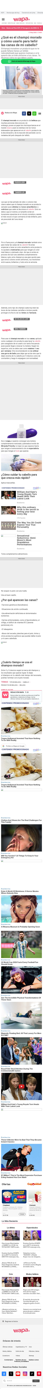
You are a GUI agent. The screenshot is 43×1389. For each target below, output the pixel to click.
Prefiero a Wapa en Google (15, 746)
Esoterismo (6, 1355)
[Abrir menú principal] (3, 19)
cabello (28, 130)
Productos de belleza (9, 685)
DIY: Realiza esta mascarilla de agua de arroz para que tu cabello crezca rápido (26, 321)
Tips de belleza (15, 682)
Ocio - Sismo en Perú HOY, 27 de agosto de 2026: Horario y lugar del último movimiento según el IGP (20, 28)
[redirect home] (21, 21)
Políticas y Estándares (21, 1361)
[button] (40, 28)
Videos (18, 1355)
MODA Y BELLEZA (20, 23)
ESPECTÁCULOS (11, 23)
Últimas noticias (8, 1347)
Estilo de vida (20, 1351)
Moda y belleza (7, 1351)
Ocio (30, 1347)
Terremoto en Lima (28, 13)
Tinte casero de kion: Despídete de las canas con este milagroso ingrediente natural (27, 331)
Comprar (22, 1214)
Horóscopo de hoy (13, 13)
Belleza (22, 685)
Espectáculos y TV (21, 1347)
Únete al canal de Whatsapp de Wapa (23, 61)
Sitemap (31, 1355)
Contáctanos (8, 1360)
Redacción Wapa (11, 113)
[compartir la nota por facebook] (24, 113)
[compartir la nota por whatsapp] (34, 113)
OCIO (35, 23)
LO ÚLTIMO (4, 23)
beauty (9, 128)
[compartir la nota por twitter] (29, 113)
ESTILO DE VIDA (29, 23)
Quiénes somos (34, 1360)
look (17, 451)
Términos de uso (20, 1360)
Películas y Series (34, 1351)
